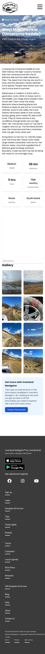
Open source (28, 640)
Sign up (8, 492)
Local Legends (11, 559)
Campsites (9, 551)
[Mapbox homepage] (8, 261)
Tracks (8, 543)
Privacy (16, 640)
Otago (24, 39)
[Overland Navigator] (5, 7)
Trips (7, 516)
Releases (9, 576)
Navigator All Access (14, 508)
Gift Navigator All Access (16, 586)
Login (7, 500)
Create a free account (16, 410)
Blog (7, 594)
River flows (10, 567)
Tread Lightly (10, 525)
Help (7, 602)
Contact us (9, 619)
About (7, 610)
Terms (7, 640)
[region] (22, 239)
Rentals (8, 533)
